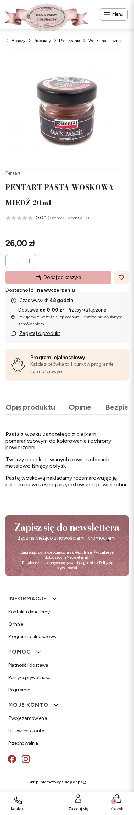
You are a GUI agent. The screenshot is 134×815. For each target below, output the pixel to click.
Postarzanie (69, 40)
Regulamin (84, 552)
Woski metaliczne (104, 40)
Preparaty (42, 40)
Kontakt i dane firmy (29, 612)
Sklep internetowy (55, 782)
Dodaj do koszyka (62, 277)
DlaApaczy (15, 40)
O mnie (15, 624)
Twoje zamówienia (27, 718)
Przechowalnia (23, 743)
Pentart (13, 173)
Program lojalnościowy (57, 357)
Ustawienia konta (26, 731)
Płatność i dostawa (28, 665)
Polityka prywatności (30, 677)
